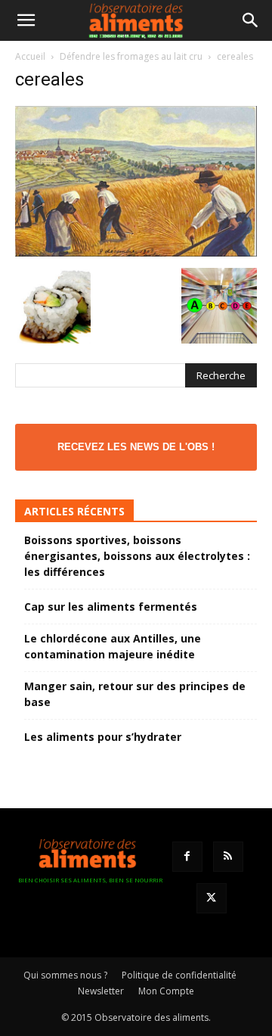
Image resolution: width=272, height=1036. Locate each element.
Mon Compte (166, 991)
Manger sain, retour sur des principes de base (135, 694)
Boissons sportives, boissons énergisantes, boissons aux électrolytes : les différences (137, 556)
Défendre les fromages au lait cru (131, 56)
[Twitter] (211, 898)
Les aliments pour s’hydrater (102, 737)
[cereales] (136, 252)
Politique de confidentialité (179, 975)
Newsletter (101, 991)
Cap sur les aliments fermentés (110, 606)
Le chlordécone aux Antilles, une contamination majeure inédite (112, 646)
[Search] (251, 20)
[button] (26, 20)
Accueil (30, 56)
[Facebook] (187, 857)
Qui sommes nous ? (65, 975)
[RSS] (228, 857)
